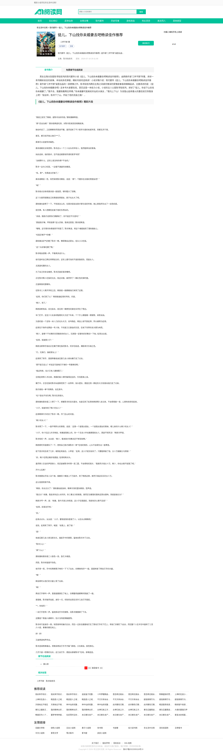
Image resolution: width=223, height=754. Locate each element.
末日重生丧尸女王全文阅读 (139, 715)
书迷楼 (115, 728)
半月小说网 (39, 733)
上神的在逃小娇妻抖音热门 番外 (188, 694)
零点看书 (70, 733)
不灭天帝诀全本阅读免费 (138, 699)
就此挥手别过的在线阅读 (61, 694)
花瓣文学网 (39, 728)
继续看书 (146, 43)
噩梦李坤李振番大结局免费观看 (63, 715)
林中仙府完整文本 (104, 704)
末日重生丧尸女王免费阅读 (154, 715)
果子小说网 (86, 728)
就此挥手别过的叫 (42, 694)
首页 (40, 21)
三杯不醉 (40, 681)
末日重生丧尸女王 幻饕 (122, 715)
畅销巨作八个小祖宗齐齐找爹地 (48, 715)
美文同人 (161, 21)
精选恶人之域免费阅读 (91, 699)
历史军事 (115, 21)
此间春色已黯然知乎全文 (138, 704)
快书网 (100, 728)
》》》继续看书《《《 (95, 668)
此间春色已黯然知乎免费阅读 (124, 704)
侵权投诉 (117, 743)
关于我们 (95, 743)
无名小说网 (70, 728)
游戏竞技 (130, 21)
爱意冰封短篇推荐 (182, 715)
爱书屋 (84, 733)
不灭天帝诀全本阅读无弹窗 (108, 699)
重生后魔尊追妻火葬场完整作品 (156, 710)
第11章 (46, 664)
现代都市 (99, 21)
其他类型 (177, 21)
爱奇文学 (54, 733)
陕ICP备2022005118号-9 (133, 749)
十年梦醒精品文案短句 (106, 694)
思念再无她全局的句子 (153, 694)
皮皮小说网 (101, 733)
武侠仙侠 (69, 21)
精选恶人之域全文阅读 (60, 699)
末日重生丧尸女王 (89, 715)
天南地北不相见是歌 (59, 704)
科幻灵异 (146, 21)
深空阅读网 (163, 728)
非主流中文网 (42, 28)
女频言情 (84, 21)
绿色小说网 (55, 728)
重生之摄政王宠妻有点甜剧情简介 (48, 710)
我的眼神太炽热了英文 (60, 710)
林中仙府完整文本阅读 (91, 704)
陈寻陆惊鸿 (50, 681)
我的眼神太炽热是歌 (90, 710)
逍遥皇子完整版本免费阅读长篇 (94, 694)
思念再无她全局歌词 (136, 694)
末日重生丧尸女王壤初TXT (108, 715)
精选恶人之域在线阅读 (75, 699)
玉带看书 (178, 728)
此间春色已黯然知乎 (152, 704)
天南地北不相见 (41, 704)
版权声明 (106, 743)
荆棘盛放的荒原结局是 (168, 694)
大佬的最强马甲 (181, 710)
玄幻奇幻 (53, 21)
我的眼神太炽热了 (73, 710)
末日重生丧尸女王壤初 (168, 715)
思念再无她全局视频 (121, 694)
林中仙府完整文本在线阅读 (77, 704)
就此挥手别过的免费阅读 (76, 694)
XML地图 (128, 743)
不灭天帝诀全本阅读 (121, 699)
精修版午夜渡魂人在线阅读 (185, 704)
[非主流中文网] (48, 11)
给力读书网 (132, 728)
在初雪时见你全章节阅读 (76, 715)
